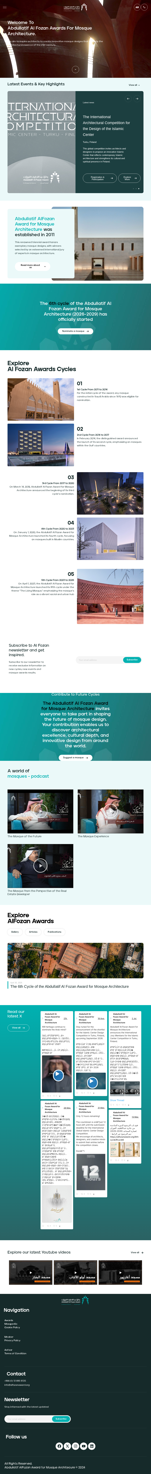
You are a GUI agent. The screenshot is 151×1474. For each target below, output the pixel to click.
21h (66, 1018)
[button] (128, 98)
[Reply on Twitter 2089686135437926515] (77, 1093)
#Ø (43, 1050)
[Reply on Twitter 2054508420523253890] (111, 1160)
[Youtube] (83, 1446)
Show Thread (117, 1100)
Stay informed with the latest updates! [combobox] (26, 1407)
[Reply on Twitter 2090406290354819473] (43, 1096)
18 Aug (101, 1018)
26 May (67, 1108)
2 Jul (134, 1018)
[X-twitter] (67, 1446)
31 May (101, 1108)
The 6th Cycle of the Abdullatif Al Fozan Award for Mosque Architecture (69, 986)
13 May (135, 1117)
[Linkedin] (91, 1446)
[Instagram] (75, 1446)
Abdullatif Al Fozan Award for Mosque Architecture (52, 1018)
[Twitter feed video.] (57, 1073)
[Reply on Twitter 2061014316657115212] (77, 1194)
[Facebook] (59, 1446)
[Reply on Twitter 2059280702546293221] (43, 1226)
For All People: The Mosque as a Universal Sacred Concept (106, 127)
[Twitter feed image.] (117, 1088)
